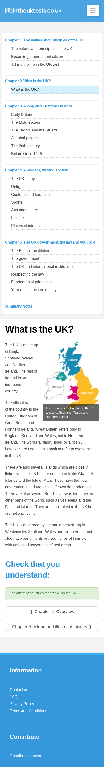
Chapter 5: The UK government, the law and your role (50, 242)
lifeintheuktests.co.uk (33, 10)
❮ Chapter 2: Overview (52, 611)
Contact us (19, 690)
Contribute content (25, 756)
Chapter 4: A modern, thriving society (36, 170)
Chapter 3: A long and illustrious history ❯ (52, 626)
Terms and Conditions (28, 711)
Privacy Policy (22, 704)
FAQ (13, 697)
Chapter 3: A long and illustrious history (38, 106)
